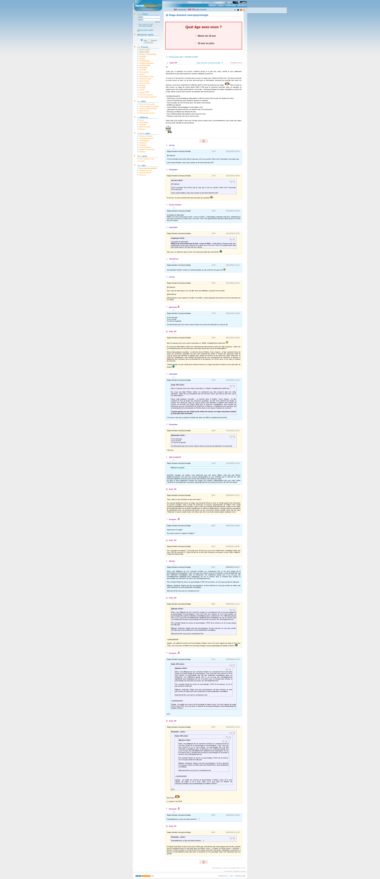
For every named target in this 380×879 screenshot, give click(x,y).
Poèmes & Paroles (146, 136)
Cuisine (142, 90)
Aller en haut (241, 868)
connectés (180, 9)
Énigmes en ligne (240, 871)
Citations (142, 152)
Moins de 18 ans (206, 36)
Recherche (242, 5)
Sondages (143, 145)
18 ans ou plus (205, 43)
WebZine (212, 5)
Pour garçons (144, 72)
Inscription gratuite (145, 26)
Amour (141, 120)
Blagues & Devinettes (147, 149)
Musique (142, 129)
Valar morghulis (175, 457)
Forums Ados (230, 5)
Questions (143, 143)
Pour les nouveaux (146, 95)
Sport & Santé (144, 81)
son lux (172, 145)
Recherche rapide (145, 35)
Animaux (144, 92)
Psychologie (143, 122)
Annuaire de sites (145, 170)
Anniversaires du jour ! (147, 113)
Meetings (142, 85)
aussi (142, 156)
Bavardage (143, 67)
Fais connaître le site (146, 159)
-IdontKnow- (174, 259)
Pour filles (142, 70)
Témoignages (144, 140)
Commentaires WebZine (148, 97)
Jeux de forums (145, 83)
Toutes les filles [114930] (148, 108)
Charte (220, 5)
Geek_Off (173, 63)
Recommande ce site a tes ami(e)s (224, 868)
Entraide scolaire (145, 79)
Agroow (172, 561)
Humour (142, 59)
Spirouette (173, 307)
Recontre (142, 175)
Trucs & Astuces (145, 147)
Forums (142, 47)
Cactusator (173, 169)
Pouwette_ (173, 519)
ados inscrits (197, 9)
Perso (142, 14)
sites (141, 165)
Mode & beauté (144, 127)
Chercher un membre (147, 104)
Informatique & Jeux (146, 76)
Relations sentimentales (147, 54)
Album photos (144, 111)
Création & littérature (146, 63)
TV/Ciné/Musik (144, 61)
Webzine (142, 117)
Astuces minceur (145, 173)
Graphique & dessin (146, 138)
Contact (142, 161)
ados (143, 133)
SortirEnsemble (144, 65)
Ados (141, 101)
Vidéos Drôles (144, 52)
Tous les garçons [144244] (148, 106)
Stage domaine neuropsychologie (208, 63)
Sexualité (142, 56)
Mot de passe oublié (146, 24)
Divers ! (142, 74)
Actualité (142, 87)
